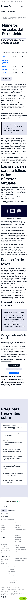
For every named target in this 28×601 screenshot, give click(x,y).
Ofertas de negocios (5, 548)
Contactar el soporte (14, 365)
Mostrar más (6, 78)
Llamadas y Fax (11, 575)
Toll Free (13, 9)
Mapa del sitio (4, 563)
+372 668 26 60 (11, 510)
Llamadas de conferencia (21, 558)
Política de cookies (21, 589)
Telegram (19, 514)
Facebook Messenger (8, 519)
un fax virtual (20, 278)
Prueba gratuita (4, 552)
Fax (9, 578)
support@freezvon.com (9, 514)
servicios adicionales (6, 361)
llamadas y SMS (11, 571)
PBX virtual (18, 9)
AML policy (13, 589)
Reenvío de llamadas (19, 541)
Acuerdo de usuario (15, 587)
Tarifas (9, 11)
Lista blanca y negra (19, 551)
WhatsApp (5, 516)
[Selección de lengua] (21, 6)
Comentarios (13, 1)
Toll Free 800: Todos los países (6, 560)
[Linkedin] (5, 597)
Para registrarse (11, 582)
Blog (8, 1)
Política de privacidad (5, 589)
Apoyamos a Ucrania (5, 587)
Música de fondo (19, 553)
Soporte (3, 1)
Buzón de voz (18, 539)
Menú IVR (17, 531)
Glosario (3, 531)
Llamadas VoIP (18, 525)
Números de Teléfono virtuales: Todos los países (6, 556)
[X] (3, 597)
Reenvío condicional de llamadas (20, 544)
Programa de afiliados (6, 550)
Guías (2, 525)
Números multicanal (19, 560)
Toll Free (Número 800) (13, 580)
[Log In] (25, 6)
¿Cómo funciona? (14, 3)
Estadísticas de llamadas (20, 549)
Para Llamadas (11, 569)
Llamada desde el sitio (20, 547)
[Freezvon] (6, 6)
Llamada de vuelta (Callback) (19, 534)
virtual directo (14, 84)
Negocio (13, 11)
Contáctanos (4, 386)
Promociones (20, 1)
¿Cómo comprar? (5, 3)
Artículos (3, 529)
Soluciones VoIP (4, 533)
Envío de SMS (18, 556)
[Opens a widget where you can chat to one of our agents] (23, 598)
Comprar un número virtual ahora (14, 369)
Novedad (3, 527)
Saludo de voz (18, 537)
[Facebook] (1, 597)
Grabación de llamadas (20, 529)
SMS (9, 573)
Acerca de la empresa (6, 539)
